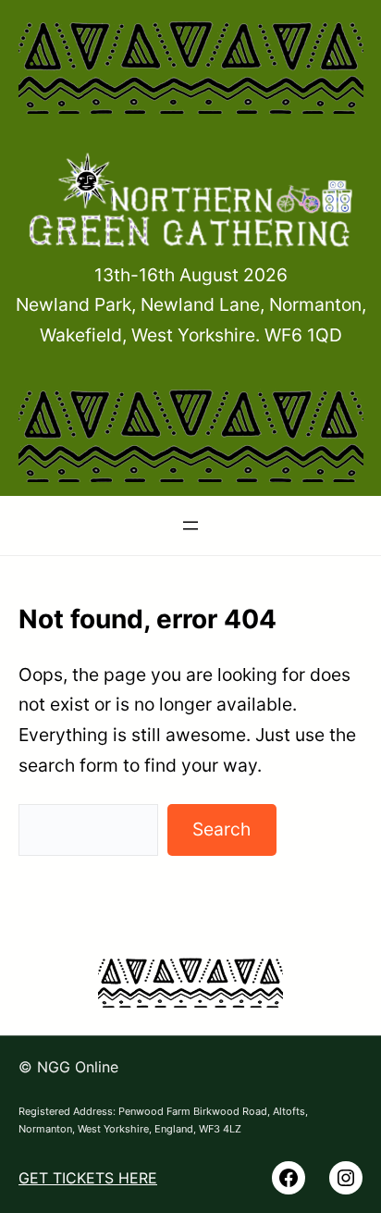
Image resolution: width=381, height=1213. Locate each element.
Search (221, 829)
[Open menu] (190, 525)
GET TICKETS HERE (87, 1178)
